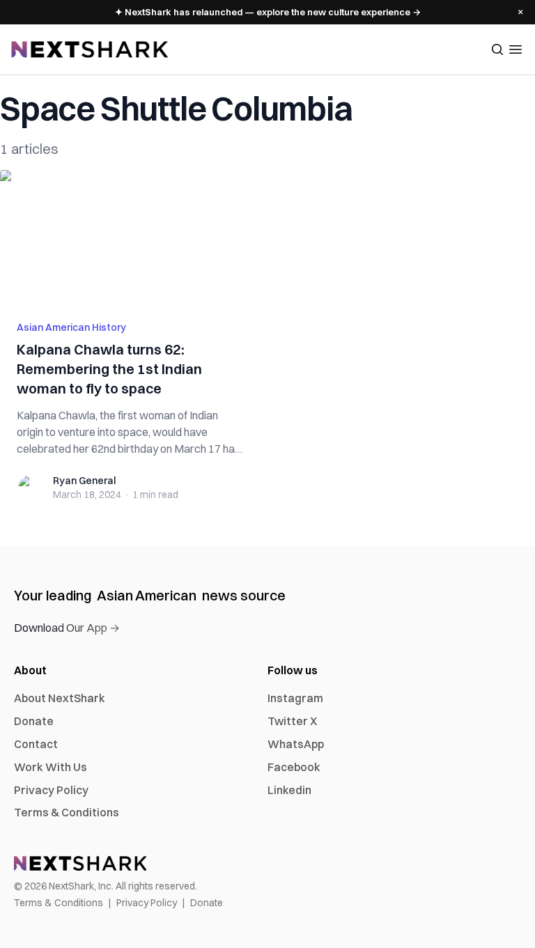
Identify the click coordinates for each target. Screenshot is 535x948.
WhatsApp (296, 744)
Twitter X (292, 721)
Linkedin (289, 790)
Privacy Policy (51, 790)
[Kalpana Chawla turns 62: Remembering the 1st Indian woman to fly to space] (129, 237)
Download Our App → (67, 628)
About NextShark (59, 698)
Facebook (294, 767)
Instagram (295, 698)
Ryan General (84, 480)
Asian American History (71, 327)
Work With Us (50, 767)
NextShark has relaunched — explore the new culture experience (268, 11)
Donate (34, 721)
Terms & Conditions (66, 812)
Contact (36, 744)
